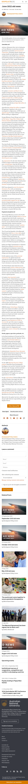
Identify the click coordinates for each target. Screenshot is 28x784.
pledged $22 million (19, 103)
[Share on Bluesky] (14, 418)
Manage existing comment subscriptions (13, 480)
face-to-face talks (16, 233)
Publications (5, 758)
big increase (11, 86)
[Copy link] (23, 418)
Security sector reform (16, 411)
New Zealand (17, 119)
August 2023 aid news (9, 653)
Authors (4, 738)
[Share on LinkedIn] (4, 418)
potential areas (17, 246)
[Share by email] (20, 418)
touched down (6, 177)
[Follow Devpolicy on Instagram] (10, 771)
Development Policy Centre (8, 754)
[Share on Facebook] (7, 418)
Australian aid (5, 745)
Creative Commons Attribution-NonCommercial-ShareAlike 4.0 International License (13, 730)
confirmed (10, 64)
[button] (22, 1)
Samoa (7, 119)
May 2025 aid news (8, 571)
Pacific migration (6, 749)
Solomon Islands (6, 120)
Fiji (4, 119)
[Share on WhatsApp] (17, 418)
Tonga (11, 119)
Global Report (14, 307)
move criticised (13, 329)
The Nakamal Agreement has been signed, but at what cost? (13, 626)
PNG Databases (5, 762)
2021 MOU (21, 56)
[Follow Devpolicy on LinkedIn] (7, 771)
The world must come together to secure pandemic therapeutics (13, 598)
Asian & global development (8, 751)
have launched (12, 277)
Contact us (4, 740)
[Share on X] (10, 418)
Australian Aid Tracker (7, 756)
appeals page (5, 112)
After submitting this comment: (10, 474)
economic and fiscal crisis (15, 91)
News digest (5, 411)
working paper (8, 164)
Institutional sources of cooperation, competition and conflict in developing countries (13, 670)
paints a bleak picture (17, 267)
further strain (10, 74)
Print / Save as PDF (14, 406)
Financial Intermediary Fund (13, 65)
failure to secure (21, 216)
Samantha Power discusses (17, 351)
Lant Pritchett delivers (13, 340)
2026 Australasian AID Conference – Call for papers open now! (14, 692)
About (3, 736)
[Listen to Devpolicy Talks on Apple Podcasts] (20, 771)
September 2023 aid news (11, 518)
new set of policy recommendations (12, 147)
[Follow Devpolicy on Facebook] (14, 771)
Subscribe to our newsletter (14, 782)
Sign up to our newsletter (10, 721)
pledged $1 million (14, 107)
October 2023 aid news (10, 545)
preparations (7, 161)
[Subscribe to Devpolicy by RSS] (17, 771)
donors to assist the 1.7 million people (12, 98)
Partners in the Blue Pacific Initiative (12, 136)
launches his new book (8, 392)
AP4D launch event (7, 158)
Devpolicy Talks (5, 760)
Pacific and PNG (5, 747)
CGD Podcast (9, 377)
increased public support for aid (10, 200)
